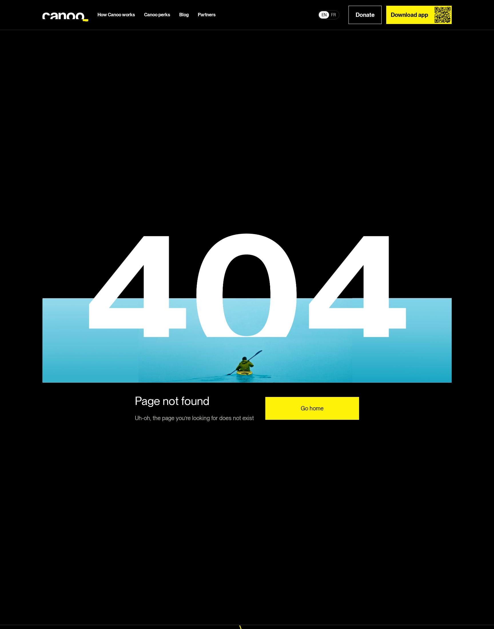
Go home (312, 408)
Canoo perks (157, 14)
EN (324, 15)
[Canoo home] (65, 15)
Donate (365, 14)
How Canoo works (116, 14)
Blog (184, 14)
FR (333, 15)
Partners (207, 14)
